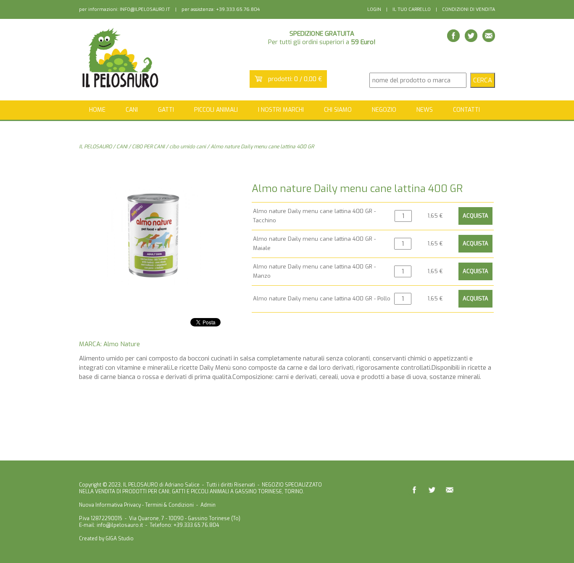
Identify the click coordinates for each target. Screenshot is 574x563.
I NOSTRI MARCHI (281, 110)
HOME (97, 110)
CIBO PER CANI (148, 146)
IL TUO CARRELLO (411, 9)
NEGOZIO (384, 110)
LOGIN (374, 9)
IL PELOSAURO (95, 146)
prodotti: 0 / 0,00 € (295, 79)
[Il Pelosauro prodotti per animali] (121, 87)
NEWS (424, 110)
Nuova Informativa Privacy (110, 505)
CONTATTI (466, 110)
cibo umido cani (187, 146)
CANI (121, 146)
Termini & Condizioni (169, 505)
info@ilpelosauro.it (120, 525)
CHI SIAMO (338, 110)
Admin (208, 505)
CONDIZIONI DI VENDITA (468, 9)
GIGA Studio (119, 538)
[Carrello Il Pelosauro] (258, 79)
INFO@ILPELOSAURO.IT (145, 9)
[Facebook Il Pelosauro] (453, 39)
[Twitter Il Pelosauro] (471, 39)
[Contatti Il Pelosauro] (488, 39)
